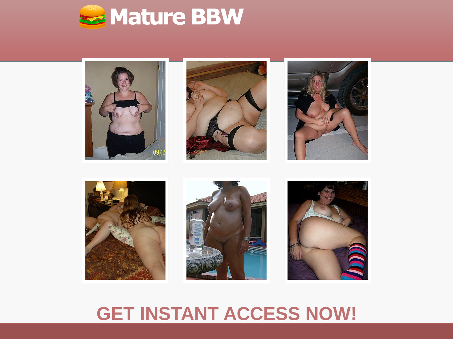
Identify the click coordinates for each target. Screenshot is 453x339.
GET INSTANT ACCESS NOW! (226, 313)
